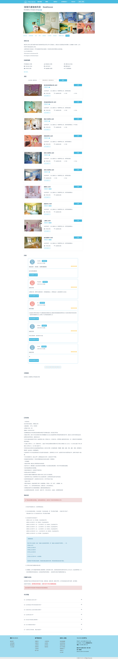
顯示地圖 (40, 9)
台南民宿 (46, 643)
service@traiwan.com (86, 641)
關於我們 (12, 641)
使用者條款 (12, 643)
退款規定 (55, 35)
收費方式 (61, 650)
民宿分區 (72, 1)
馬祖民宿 (46, 646)
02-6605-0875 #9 (84, 644)
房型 (36, 35)
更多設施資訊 (46, 95)
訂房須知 (49, 35)
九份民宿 (36, 648)
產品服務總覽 (62, 641)
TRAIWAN (82, 658)
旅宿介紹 (25, 35)
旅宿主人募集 (81, 1)
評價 (39, 35)
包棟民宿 (55, 1)
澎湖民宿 (36, 646)
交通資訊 (44, 35)
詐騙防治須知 (61, 35)
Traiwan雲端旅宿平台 (87, 642)
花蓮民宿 (36, 643)
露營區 (46, 1)
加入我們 (61, 652)
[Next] (60, 367)
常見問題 (67, 35)
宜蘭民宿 (36, 641)
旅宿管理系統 (62, 643)
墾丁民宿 (36, 650)
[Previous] (46, 367)
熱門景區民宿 (64, 1)
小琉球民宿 (47, 641)
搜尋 (63, 80)
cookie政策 (12, 646)
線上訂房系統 (62, 646)
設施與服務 (31, 35)
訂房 (78, 85)
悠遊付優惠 (39, 1)
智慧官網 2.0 (62, 648)
